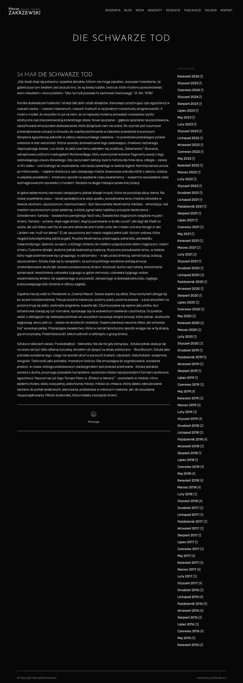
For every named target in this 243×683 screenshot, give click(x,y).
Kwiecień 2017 (188, 562)
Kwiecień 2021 (188, 241)
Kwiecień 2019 (188, 398)
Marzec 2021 (187, 247)
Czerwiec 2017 (188, 549)
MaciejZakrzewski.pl (44, 678)
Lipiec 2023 (186, 110)
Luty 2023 (185, 124)
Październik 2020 (191, 282)
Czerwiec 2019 (188, 384)
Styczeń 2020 (188, 343)
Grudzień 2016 (188, 590)
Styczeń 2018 (188, 501)
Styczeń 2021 (188, 261)
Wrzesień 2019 (188, 364)
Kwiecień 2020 (189, 323)
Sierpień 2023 (188, 104)
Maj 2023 (184, 117)
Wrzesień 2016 (188, 610)
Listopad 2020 (189, 275)
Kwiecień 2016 (188, 645)
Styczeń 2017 (188, 583)
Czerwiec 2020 (189, 309)
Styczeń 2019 (188, 419)
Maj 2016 (184, 638)
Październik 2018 (190, 439)
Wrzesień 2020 (189, 289)
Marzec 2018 (187, 487)
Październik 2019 (190, 357)
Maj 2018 (184, 473)
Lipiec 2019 (186, 378)
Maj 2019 (184, 391)
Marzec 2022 (187, 172)
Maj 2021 (184, 234)
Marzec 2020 (187, 330)
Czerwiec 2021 (188, 227)
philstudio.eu (218, 678)
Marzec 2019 (187, 405)
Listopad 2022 (188, 138)
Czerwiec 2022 (189, 152)
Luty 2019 (185, 412)
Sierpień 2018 (188, 453)
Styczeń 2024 (188, 97)
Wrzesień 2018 (188, 446)
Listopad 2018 (188, 432)
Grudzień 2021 (188, 193)
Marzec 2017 (187, 569)
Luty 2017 (185, 576)
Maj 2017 (184, 556)
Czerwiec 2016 (188, 631)
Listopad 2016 (188, 597)
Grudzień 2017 (188, 508)
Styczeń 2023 (188, 131)
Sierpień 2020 (188, 295)
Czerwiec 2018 (189, 467)
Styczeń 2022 (188, 186)
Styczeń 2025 (188, 83)
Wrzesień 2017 (188, 528)
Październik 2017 (190, 521)
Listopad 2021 (188, 199)
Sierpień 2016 (188, 617)
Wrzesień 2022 (189, 145)
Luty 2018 (185, 494)
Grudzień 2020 (189, 268)
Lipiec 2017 (186, 542)
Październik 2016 (190, 604)
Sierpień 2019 (188, 371)
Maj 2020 (185, 316)
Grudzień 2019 (188, 350)
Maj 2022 (184, 158)
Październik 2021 (190, 206)
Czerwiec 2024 (189, 90)
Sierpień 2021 (188, 213)
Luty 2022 (185, 179)
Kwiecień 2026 (188, 76)
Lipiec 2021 (186, 220)
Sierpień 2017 (188, 535)
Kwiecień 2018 (188, 480)
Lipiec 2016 (186, 624)
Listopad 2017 (188, 515)
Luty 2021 (185, 254)
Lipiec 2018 (186, 460)
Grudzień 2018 (188, 425)
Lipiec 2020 (186, 302)
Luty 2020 (185, 336)
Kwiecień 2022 (188, 165)
